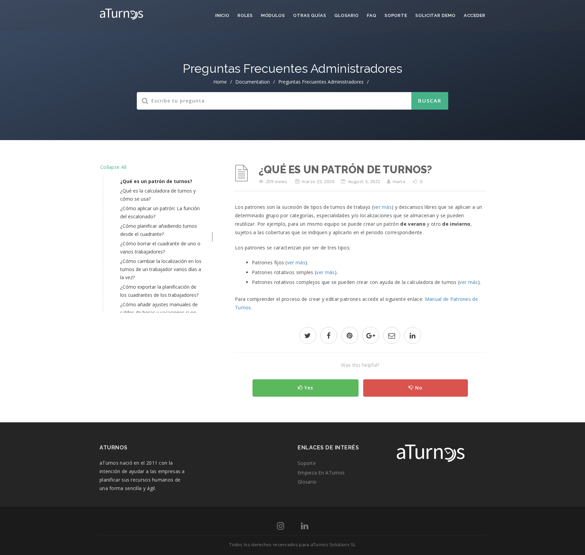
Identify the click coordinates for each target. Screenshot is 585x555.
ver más (382, 207)
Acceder (474, 15)
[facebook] (328, 336)
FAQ (371, 15)
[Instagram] (280, 527)
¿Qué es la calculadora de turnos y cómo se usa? (158, 194)
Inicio (222, 15)
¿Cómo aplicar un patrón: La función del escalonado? (160, 212)
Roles (245, 15)
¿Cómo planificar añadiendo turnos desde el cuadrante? (158, 230)
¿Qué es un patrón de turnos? (156, 181)
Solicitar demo (435, 15)
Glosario (346, 15)
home (220, 82)
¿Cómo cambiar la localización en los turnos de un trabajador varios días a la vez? (160, 269)
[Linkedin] (304, 527)
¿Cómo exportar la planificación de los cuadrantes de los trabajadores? (159, 291)
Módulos (273, 15)
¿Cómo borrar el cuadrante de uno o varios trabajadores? (160, 247)
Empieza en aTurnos (321, 472)
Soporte (396, 15)
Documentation (252, 82)
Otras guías (309, 15)
